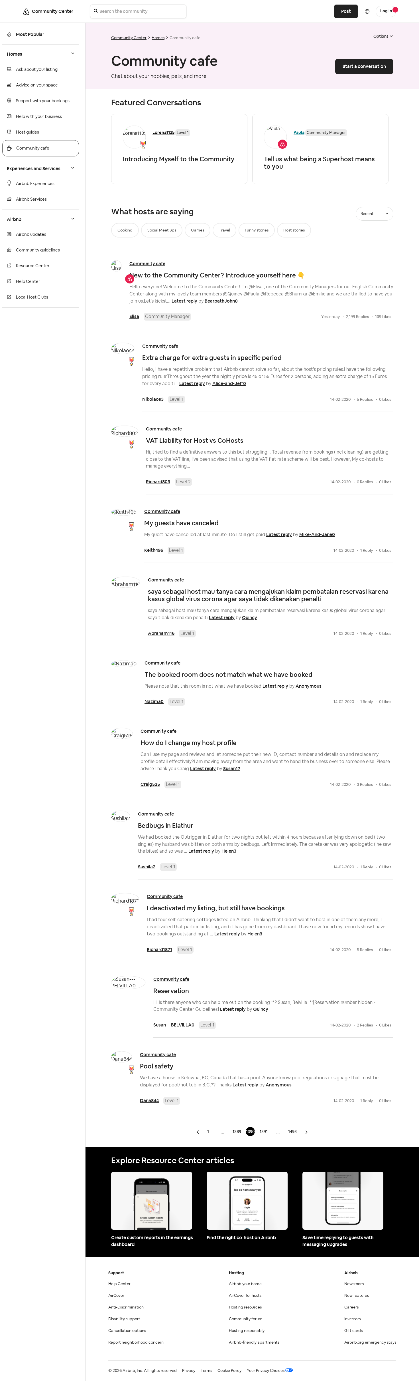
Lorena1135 (163, 132)
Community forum (246, 1319)
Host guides (27, 132)
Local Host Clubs (32, 297)
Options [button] (381, 36)
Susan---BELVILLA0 (173, 1025)
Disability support (124, 1319)
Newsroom (354, 1284)
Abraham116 (161, 633)
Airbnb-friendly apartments (254, 1342)
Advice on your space (37, 85)
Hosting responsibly (247, 1331)
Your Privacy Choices (265, 1371)
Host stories (294, 230)
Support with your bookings (43, 101)
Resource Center (33, 266)
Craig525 (150, 784)
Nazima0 (154, 701)
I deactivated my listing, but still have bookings (216, 908)
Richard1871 (159, 950)
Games (197, 230)
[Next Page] (306, 1132)
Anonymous (309, 686)
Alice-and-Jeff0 (229, 383)
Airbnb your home (245, 1284)
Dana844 (149, 1101)
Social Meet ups (161, 230)
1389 (237, 1131)
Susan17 (231, 769)
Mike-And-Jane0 (317, 534)
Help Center (28, 281)
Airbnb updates (31, 234)
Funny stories (257, 230)
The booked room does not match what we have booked (228, 675)
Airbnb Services (31, 199)
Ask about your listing (37, 69)
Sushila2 (146, 867)
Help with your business (39, 116)
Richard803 (158, 482)
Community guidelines (38, 250)
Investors (352, 1319)
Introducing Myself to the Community (178, 159)
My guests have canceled (181, 523)
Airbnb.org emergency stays (370, 1342)
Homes (158, 38)
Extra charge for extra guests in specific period (212, 358)
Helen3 (228, 851)
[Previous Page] (198, 1132)
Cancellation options (127, 1331)
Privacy (188, 1371)
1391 (264, 1131)
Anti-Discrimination (126, 1307)
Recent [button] (367, 214)
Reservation (171, 991)
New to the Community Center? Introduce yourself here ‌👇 (217, 275)
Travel (224, 230)
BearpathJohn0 (221, 301)
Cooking (125, 230)
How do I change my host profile (189, 743)
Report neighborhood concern (136, 1342)
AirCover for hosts (245, 1296)
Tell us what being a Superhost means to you (319, 162)
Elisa (134, 316)
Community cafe (32, 148)
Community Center (129, 38)
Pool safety (156, 1066)
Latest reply (184, 301)
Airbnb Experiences (35, 184)
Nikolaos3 (153, 399)
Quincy (249, 618)
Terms (206, 1371)
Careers (351, 1307)
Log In (386, 11)
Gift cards (353, 1331)
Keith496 (153, 550)
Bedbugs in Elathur (165, 826)
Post (346, 11)
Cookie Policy (229, 1371)
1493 (292, 1131)
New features (356, 1296)
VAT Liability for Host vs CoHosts (194, 440)
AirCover (116, 1296)
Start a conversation (364, 66)
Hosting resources (245, 1307)
